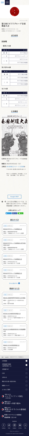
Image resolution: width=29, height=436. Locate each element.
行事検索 (4, 361)
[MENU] (2, 2)
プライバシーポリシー (14, 431)
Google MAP (14, 196)
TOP (2, 357)
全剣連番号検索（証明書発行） (6, 365)
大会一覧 (6, 357)
